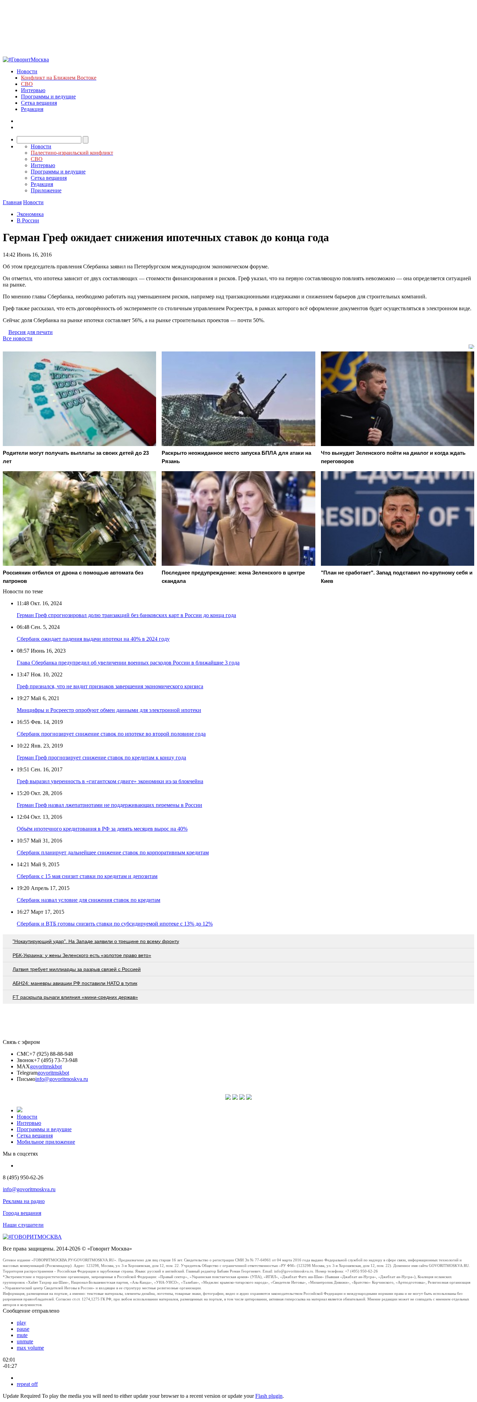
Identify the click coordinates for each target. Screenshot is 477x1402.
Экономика (30, 214)
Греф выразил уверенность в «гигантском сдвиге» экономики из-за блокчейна (110, 781)
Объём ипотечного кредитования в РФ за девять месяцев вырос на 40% (102, 829)
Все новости (17, 338)
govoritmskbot (46, 1066)
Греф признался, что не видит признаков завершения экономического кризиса (110, 686)
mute (22, 1335)
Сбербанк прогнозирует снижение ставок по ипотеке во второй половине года (111, 734)
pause (23, 1329)
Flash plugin (268, 1396)
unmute (25, 1341)
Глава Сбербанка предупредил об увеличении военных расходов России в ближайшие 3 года (128, 663)
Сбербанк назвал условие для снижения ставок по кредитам (88, 900)
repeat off (27, 1384)
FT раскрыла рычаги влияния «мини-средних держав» (75, 997)
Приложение (46, 190)
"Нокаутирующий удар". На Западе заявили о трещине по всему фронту (96, 941)
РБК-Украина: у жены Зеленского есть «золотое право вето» (82, 955)
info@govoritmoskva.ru (61, 1079)
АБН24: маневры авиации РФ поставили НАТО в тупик (75, 983)
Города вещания (22, 1213)
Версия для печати (30, 332)
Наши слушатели (23, 1225)
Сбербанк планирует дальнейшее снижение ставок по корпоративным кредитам (113, 852)
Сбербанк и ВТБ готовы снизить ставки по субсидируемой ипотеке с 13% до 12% (115, 924)
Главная (12, 202)
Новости (27, 71)
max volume (30, 1348)
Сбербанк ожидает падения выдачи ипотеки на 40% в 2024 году (93, 639)
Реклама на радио (24, 1201)
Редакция (32, 109)
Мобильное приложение (46, 1142)
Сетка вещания (39, 103)
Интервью (33, 90)
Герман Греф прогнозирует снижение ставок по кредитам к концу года (101, 758)
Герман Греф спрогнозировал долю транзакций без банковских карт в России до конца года (126, 615)
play (21, 1323)
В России (28, 220)
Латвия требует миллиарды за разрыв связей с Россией (77, 969)
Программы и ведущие (48, 96)
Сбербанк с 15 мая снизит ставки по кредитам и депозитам (87, 876)
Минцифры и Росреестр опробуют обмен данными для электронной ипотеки (109, 710)
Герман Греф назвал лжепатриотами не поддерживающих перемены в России (109, 805)
